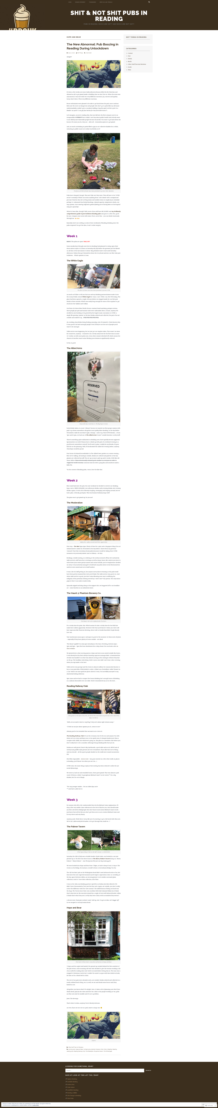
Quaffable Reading (72, 1090)
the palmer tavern (98, 1051)
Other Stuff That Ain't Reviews (75, 1047)
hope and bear (79, 1049)
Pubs (102, 1049)
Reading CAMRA (72, 1093)
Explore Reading (72, 1079)
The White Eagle (108, 1051)
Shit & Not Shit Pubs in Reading (109, 15)
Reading (115, 1049)
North (130, 61)
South (130, 67)
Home (69, 2)
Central (130, 53)
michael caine (87, 1049)
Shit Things (80, 52)
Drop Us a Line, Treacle (106, 2)
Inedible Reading (72, 1081)
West (129, 70)
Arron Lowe (84, 759)
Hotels (130, 58)
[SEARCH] (149, 2)
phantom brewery (95, 1049)
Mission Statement (80, 2)
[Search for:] (104, 1070)
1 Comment (88, 52)
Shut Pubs (70, 1098)
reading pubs (70, 1051)
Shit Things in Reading (136, 37)
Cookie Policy (35, 1105)
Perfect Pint (70, 1084)
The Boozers (92, 2)
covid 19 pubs (71, 1049)
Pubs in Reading (108, 1049)
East (129, 56)
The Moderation (90, 1051)
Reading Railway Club (79, 1051)
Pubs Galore (71, 1087)
